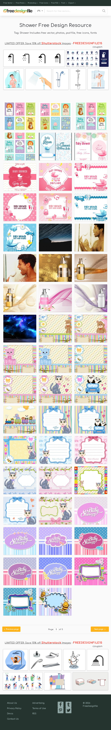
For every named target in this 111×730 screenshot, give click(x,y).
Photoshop (32, 3)
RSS (34, 714)
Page (50, 629)
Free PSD (54, 3)
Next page (99, 629)
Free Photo (20, 3)
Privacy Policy (14, 708)
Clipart (71, 3)
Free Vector (8, 3)
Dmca (10, 714)
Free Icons (44, 3)
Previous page (12, 629)
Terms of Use (39, 708)
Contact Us (12, 719)
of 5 (61, 629)
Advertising (38, 703)
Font (63, 3)
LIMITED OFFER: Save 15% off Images (38, 43)
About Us (12, 703)
